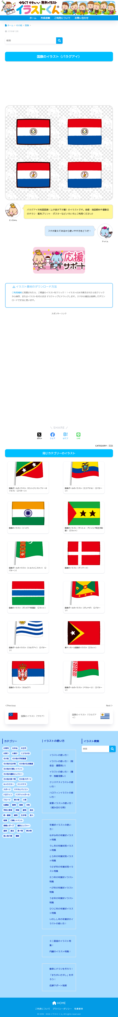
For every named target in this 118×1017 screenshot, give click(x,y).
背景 (5, 820)
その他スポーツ (25, 779)
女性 (28, 805)
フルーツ (6, 799)
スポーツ (6, 789)
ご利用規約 (17, 292)
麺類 (17, 836)
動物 (14, 805)
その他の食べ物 (9, 779)
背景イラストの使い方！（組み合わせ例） (61, 805)
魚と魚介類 (7, 836)
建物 (24, 810)
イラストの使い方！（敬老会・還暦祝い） (61, 763)
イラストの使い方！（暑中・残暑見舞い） (61, 774)
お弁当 (14, 748)
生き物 (23, 815)
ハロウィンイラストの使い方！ (61, 794)
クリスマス (21, 784)
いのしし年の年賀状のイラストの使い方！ (61, 921)
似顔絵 (6, 805)
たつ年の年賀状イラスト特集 (61, 879)
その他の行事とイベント (12, 769)
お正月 (23, 748)
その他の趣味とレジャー (12, 774)
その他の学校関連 (19, 758)
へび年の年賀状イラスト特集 (61, 890)
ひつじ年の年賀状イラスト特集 (61, 910)
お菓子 (14, 753)
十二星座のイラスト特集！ (60, 943)
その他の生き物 (9, 763)
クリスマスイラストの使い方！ (61, 784)
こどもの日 (25, 753)
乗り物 (16, 799)
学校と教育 (7, 810)
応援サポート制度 (58, 985)
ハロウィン (7, 794)
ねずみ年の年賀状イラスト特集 (61, 837)
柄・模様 (6, 815)
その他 (6, 758)
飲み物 (29, 831)
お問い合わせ (81, 18)
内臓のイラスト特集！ (60, 951)
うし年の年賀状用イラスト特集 (61, 848)
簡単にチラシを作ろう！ (61, 968)
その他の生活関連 (26, 763)
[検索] (59, 40)
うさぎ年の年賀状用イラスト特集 (61, 869)
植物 (15, 815)
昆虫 (31, 810)
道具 (5, 831)
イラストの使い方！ (59, 755)
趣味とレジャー (23, 825)
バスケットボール (22, 794)
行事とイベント (17, 820)
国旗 (111, 445)
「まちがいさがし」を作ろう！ (61, 977)
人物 (24, 799)
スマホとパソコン (21, 789)
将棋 (17, 810)
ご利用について (62, 18)
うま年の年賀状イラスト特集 (61, 900)
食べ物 (20, 831)
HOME (61, 1003)
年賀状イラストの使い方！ (60, 827)
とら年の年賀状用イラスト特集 (61, 858)
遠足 (12, 831)
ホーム (32, 18)
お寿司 (6, 748)
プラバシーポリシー (62, 1008)
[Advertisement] (59, 84)
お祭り (6, 753)
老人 (31, 815)
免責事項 (78, 1008)
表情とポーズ (8, 825)
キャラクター (8, 784)
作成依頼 (45, 18)
